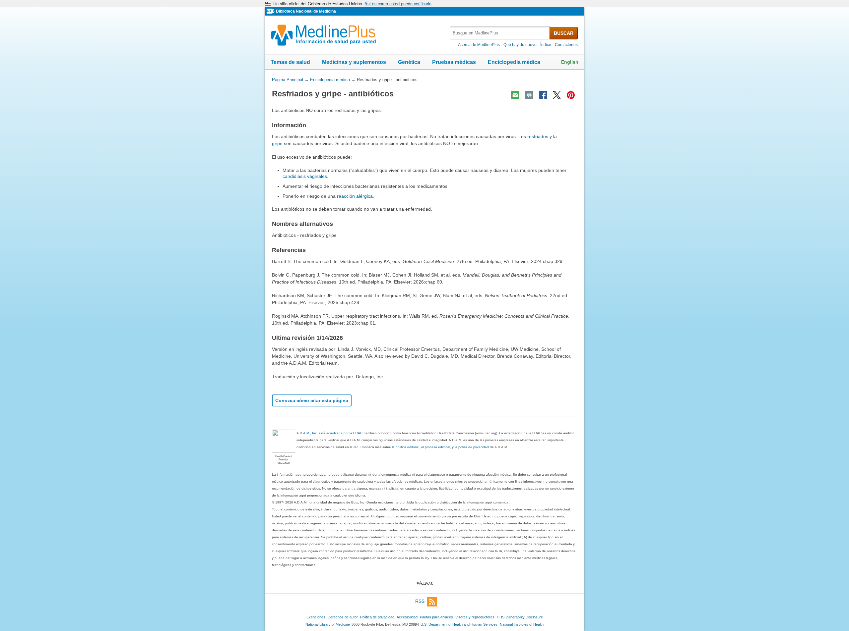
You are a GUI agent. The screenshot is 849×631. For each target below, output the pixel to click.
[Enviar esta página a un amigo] (515, 95)
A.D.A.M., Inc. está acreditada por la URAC (329, 433)
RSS (419, 601)
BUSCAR (563, 33)
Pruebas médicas (454, 62)
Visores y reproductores (474, 617)
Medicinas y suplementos (354, 62)
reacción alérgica (355, 196)
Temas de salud (290, 62)
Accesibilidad (407, 617)
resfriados (537, 136)
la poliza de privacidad (472, 447)
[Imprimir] (529, 95)
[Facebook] (543, 95)
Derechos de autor (343, 617)
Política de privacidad (377, 617)
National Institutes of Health (522, 624)
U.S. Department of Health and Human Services (459, 624)
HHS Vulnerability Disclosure (520, 617)
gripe (277, 143)
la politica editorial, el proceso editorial (421, 447)
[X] (557, 95)
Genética (409, 62)
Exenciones (315, 617)
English (569, 62)
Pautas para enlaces (436, 617)
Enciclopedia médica (514, 62)
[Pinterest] (570, 95)
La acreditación (511, 433)
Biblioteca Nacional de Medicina (306, 11)
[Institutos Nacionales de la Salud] (271, 11)
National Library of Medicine (327, 624)
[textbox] (500, 32)
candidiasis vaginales (305, 176)
